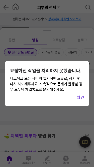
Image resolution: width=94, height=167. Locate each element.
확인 (80, 97)
